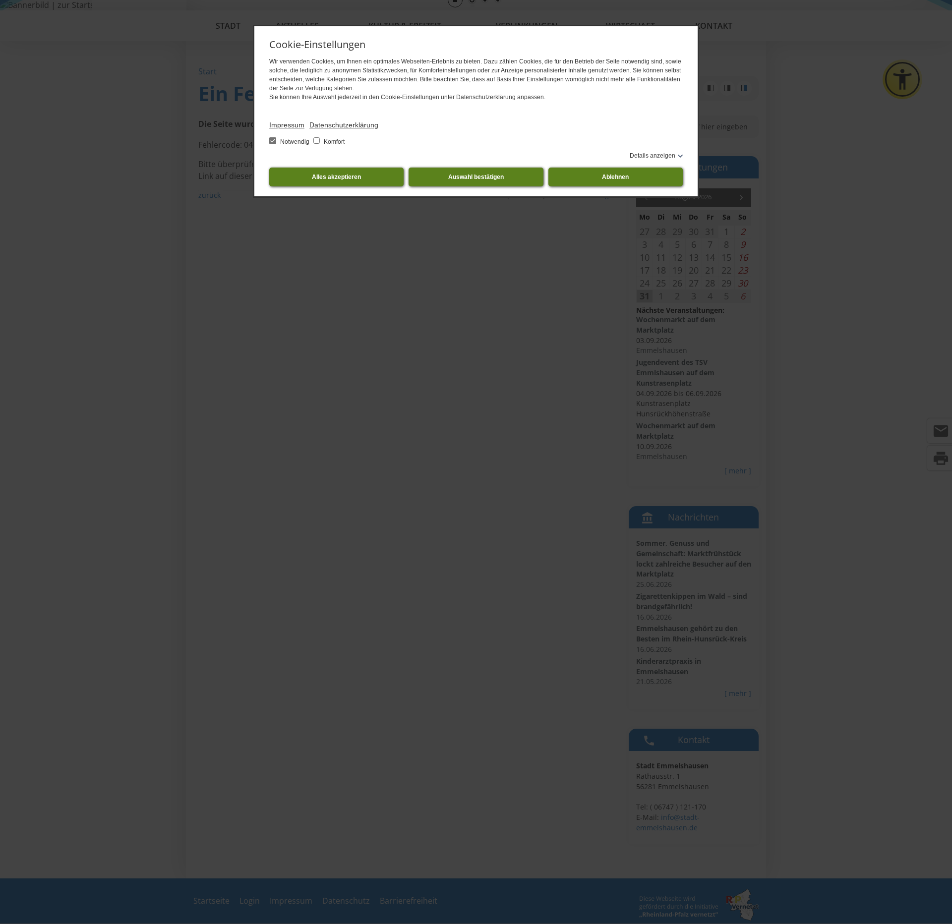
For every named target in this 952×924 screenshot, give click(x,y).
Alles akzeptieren (336, 176)
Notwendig (295, 141)
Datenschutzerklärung (343, 125)
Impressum (286, 125)
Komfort (333, 141)
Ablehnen (615, 176)
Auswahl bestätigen (476, 176)
